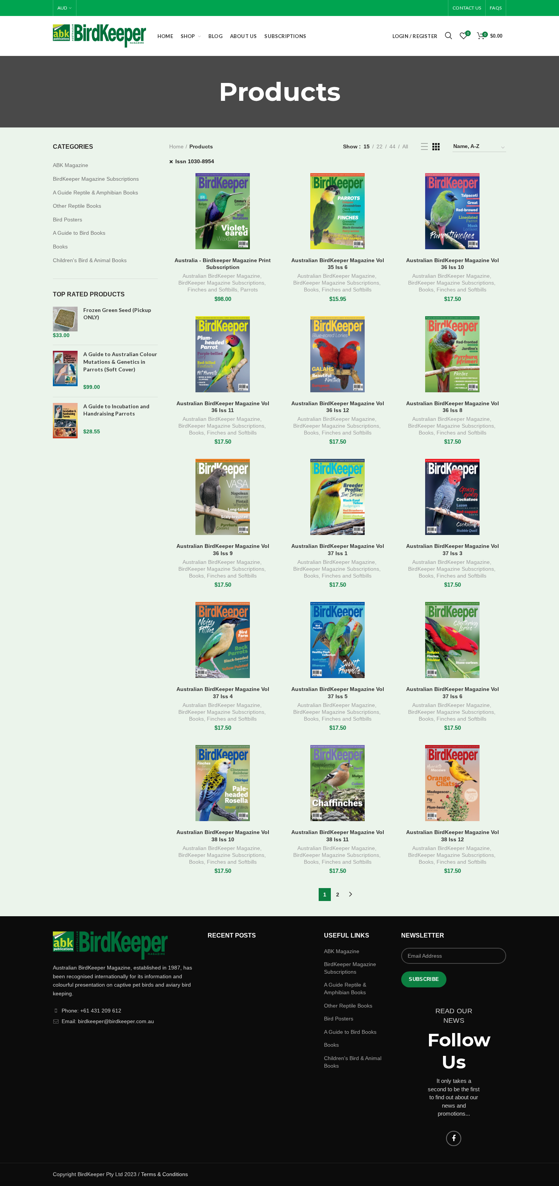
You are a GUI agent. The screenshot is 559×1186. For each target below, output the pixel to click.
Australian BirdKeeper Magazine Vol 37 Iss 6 (452, 692)
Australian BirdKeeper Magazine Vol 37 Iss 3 (452, 549)
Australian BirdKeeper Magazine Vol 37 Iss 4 (222, 692)
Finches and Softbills (212, 290)
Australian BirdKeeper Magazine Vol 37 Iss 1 (337, 549)
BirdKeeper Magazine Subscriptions (221, 283)
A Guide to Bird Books (79, 233)
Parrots (249, 290)
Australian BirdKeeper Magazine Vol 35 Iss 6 (337, 263)
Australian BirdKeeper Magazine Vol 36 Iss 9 (222, 549)
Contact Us (467, 8)
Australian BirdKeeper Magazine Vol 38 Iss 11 (337, 835)
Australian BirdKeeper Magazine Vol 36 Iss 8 (452, 406)
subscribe (424, 979)
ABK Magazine (70, 165)
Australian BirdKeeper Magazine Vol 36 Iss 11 (222, 406)
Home (176, 146)
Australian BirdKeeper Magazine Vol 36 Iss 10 (452, 263)
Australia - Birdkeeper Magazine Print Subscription (223, 263)
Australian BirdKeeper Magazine (221, 276)
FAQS (496, 8)
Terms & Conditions (164, 1174)
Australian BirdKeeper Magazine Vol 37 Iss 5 (337, 692)
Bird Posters (67, 220)
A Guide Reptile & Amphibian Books (95, 192)
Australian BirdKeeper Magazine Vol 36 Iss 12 (337, 406)
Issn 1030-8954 (194, 161)
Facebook (453, 1138)
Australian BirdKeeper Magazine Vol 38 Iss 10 (222, 835)
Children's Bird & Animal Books (90, 260)
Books (311, 290)
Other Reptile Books (77, 206)
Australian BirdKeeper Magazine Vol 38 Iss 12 (452, 835)
